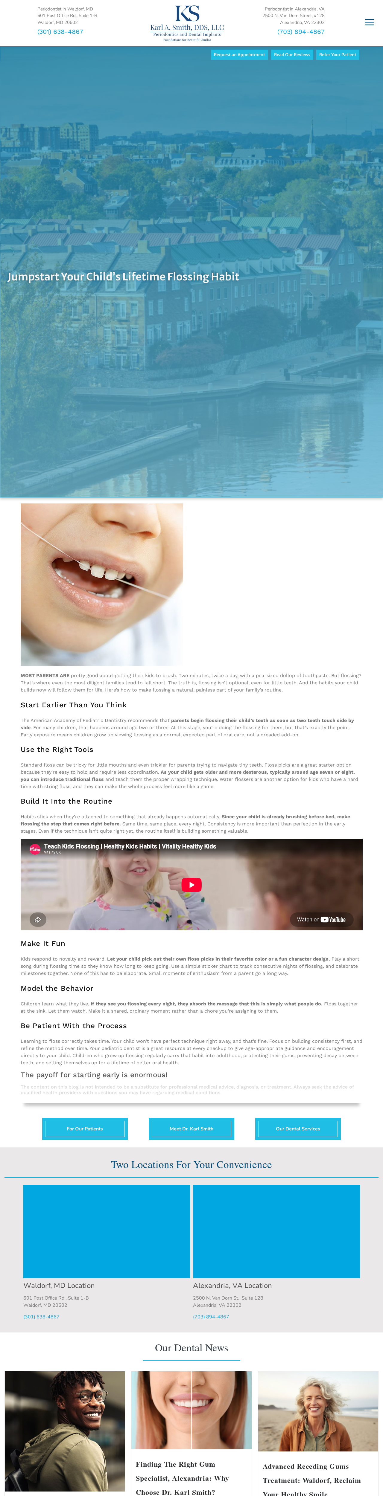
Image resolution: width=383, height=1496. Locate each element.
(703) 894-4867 (301, 31)
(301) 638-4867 (60, 31)
